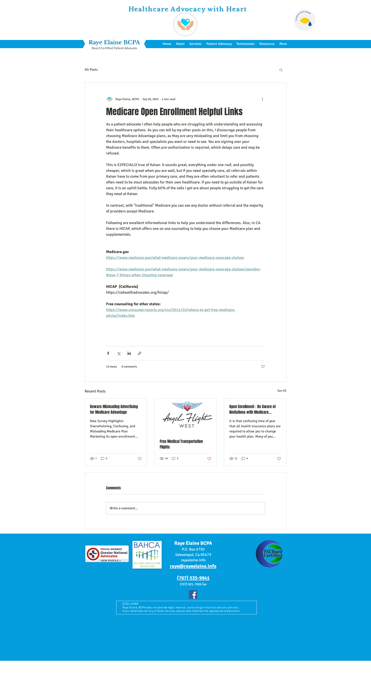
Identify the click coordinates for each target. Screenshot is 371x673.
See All (281, 390)
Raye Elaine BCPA (114, 42)
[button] (281, 69)
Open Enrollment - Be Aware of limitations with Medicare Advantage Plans (252, 409)
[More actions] (262, 99)
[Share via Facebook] (108, 353)
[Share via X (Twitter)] (119, 353)
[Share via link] (140, 353)
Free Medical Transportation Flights (181, 444)
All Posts (91, 69)
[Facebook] (193, 594)
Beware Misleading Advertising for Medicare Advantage (114, 409)
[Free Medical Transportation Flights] (186, 416)
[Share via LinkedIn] (129, 353)
